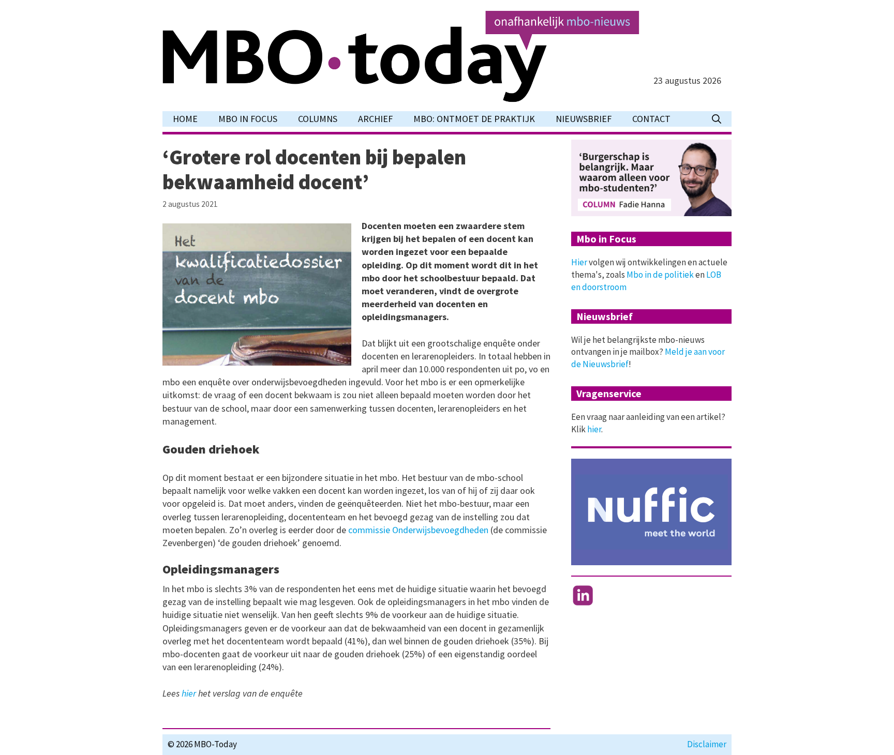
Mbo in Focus (247, 119)
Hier (579, 262)
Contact (651, 119)
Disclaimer (706, 744)
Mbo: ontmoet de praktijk (474, 119)
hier (189, 693)
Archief (375, 119)
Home (185, 119)
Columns (317, 119)
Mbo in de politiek (660, 274)
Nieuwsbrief (584, 119)
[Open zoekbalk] (717, 119)
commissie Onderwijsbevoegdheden (418, 530)
